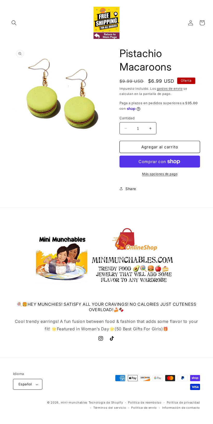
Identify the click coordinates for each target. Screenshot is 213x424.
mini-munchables (74, 402)
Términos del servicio (109, 407)
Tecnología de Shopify (106, 402)
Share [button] (130, 188)
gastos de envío (170, 89)
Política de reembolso (145, 402)
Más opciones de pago (159, 174)
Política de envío (144, 407)
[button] (14, 23)
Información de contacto (181, 407)
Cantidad (127, 118)
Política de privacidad (183, 402)
